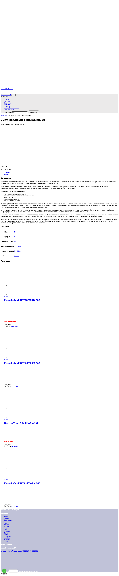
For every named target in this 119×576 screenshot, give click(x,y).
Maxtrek (6, 525)
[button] (4, 97)
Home (2, 115)
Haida (6, 534)
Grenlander (7, 536)
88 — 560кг (17, 246)
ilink (5, 530)
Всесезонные (8, 520)
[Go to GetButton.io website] (4, 574)
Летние (6, 517)
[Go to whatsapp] (4, 571)
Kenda (6, 523)
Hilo (5, 528)
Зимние (16, 256)
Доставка (7, 103)
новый (6, 296)
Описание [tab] (7, 172)
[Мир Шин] (20, 9)
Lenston (7, 538)
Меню (13, 95)
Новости (7, 106)
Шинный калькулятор (11, 108)
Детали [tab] (6, 174)
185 (15, 232)
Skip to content (6, 95)
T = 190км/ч (18, 251)
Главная (6, 100)
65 (15, 237)
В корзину (14, 326)
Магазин (7, 101)
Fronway (7, 531)
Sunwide (7, 539)
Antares (6, 526)
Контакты (7, 104)
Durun (6, 533)
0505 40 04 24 (9, 109)
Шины (7, 115)
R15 (15, 241)
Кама (6, 541)
